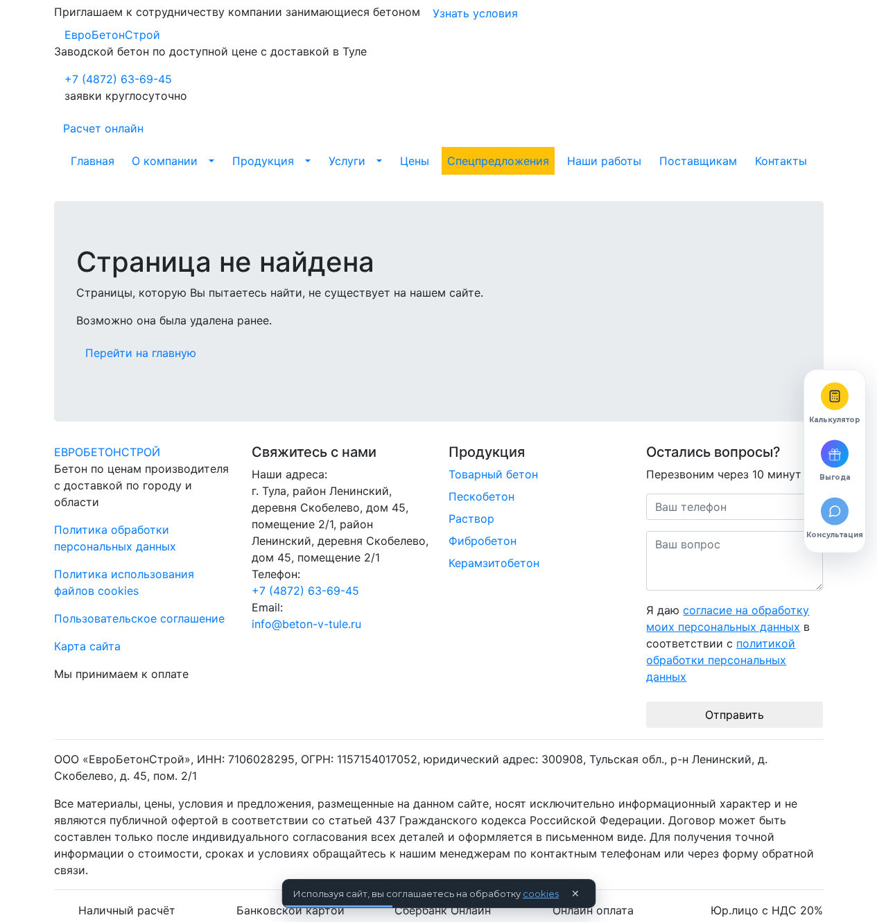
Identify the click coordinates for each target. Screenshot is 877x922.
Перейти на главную (140, 353)
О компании (165, 161)
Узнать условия (475, 13)
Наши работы (604, 161)
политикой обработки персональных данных (720, 660)
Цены (414, 161)
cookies (541, 893)
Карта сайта (87, 646)
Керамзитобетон (494, 563)
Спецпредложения (498, 161)
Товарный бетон (493, 474)
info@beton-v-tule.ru (306, 624)
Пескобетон (481, 496)
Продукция (263, 161)
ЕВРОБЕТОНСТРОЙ (107, 452)
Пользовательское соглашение (139, 618)
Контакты (781, 161)
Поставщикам (698, 161)
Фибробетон (482, 541)
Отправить (734, 715)
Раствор (471, 518)
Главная (92, 161)
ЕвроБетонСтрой (112, 35)
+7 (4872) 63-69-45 (118, 79)
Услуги (347, 161)
